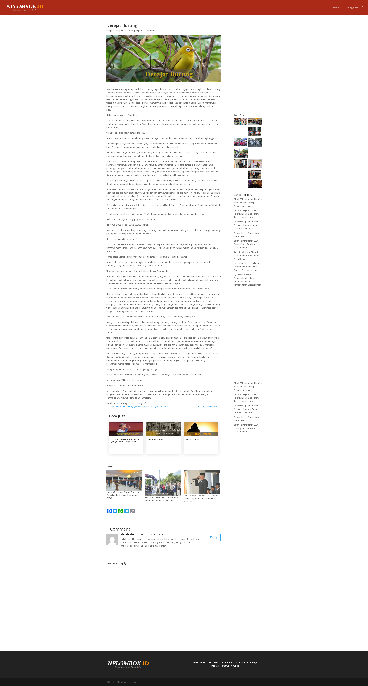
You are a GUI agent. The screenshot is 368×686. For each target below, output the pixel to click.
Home (336, 7)
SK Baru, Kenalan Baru (209, 406)
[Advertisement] (248, 66)
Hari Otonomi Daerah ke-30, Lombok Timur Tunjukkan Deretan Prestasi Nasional (201, 498)
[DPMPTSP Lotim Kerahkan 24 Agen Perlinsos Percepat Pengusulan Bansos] (240, 122)
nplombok (113, 30)
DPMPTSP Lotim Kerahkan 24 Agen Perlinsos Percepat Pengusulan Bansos (248, 202)
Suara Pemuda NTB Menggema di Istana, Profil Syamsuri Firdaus (138, 406)
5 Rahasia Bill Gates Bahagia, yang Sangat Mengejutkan (125, 440)
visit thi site (127, 534)
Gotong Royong (156, 439)
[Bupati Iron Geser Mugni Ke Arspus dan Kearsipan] (254, 175)
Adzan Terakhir (193, 439)
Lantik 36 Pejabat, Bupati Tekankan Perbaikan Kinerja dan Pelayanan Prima (122, 495)
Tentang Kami (351, 7)
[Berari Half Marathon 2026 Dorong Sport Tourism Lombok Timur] (240, 142)
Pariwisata (227, 662)
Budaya (253, 662)
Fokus (209, 662)
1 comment (150, 30)
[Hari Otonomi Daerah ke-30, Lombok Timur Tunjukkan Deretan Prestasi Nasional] (202, 482)
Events (217, 662)
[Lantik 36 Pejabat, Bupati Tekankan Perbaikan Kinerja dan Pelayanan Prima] (124, 480)
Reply (213, 537)
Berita (202, 662)
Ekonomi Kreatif (240, 662)
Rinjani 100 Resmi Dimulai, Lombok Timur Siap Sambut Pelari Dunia (161, 499)
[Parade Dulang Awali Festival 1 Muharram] (255, 143)
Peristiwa (225, 665)
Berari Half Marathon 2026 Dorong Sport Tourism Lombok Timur (246, 244)
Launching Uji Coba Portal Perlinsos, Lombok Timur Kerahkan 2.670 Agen (246, 225)
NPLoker (235, 665)
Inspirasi (139, 30)
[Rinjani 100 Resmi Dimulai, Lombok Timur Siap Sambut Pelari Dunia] (163, 483)
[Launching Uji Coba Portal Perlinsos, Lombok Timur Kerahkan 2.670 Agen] (254, 132)
